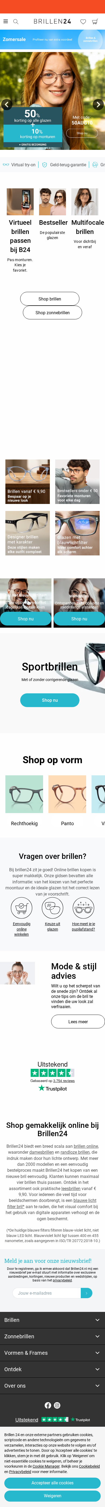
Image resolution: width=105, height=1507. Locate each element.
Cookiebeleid (89, 1466)
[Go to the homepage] (52, 21)
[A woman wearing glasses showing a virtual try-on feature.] (17, 973)
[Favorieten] (83, 21)
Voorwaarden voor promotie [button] (52, 152)
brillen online (86, 1146)
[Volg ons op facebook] (48, 1405)
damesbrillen (41, 1152)
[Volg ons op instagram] (57, 1405)
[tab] (52, 1320)
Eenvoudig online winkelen (21, 929)
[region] (20, 201)
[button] (6, 104)
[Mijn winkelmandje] (95, 21)
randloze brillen (75, 1152)
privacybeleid (62, 1280)
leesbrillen (70, 1188)
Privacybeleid (20, 1472)
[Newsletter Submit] (87, 1293)
